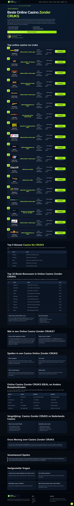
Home (8, 5)
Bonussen (34, 499)
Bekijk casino (60, 51)
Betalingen (34, 501)
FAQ (33, 502)
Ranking (33, 498)
